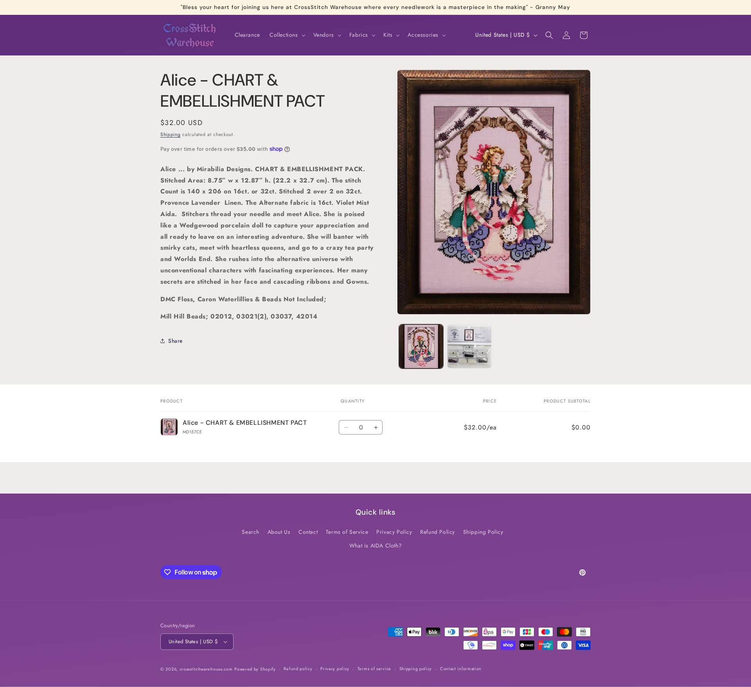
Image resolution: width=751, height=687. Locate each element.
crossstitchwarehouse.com (206, 669)
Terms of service (374, 669)
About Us (279, 532)
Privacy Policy (394, 532)
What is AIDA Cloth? (375, 545)
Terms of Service (347, 532)
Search (250, 532)
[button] (287, 35)
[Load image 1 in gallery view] (421, 346)
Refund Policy (437, 532)
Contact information (461, 669)
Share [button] (175, 340)
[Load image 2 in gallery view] (469, 346)
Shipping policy (415, 669)
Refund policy (298, 669)
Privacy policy (334, 669)
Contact (308, 532)
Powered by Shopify (255, 669)
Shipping (170, 134)
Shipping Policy (483, 532)
